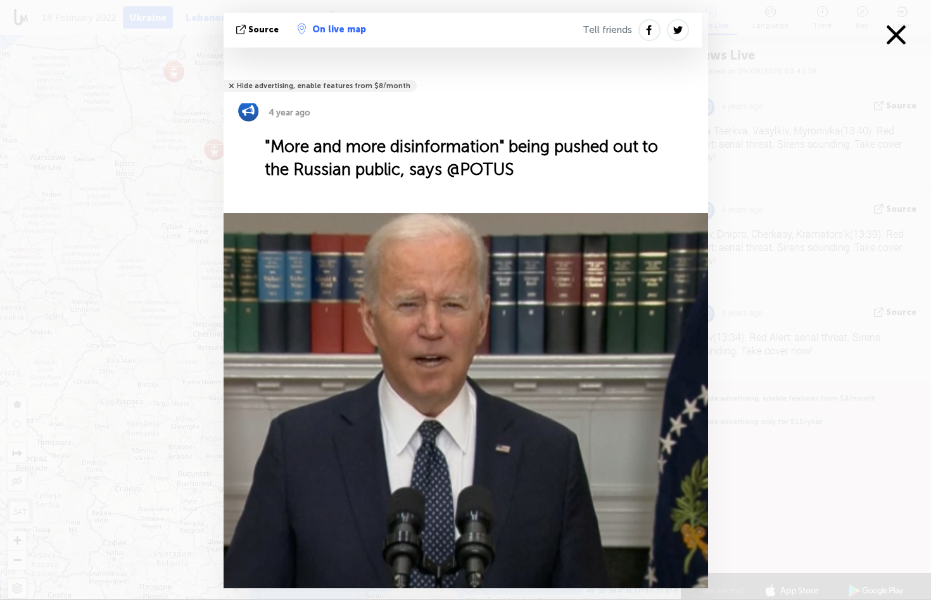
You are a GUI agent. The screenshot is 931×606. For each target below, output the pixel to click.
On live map (339, 29)
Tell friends (607, 29)
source (263, 29)
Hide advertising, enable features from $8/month (323, 86)
